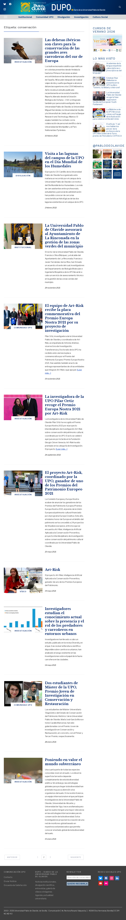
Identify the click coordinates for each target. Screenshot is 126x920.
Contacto (8, 877)
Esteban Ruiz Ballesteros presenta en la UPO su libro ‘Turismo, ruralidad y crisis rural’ (106, 83)
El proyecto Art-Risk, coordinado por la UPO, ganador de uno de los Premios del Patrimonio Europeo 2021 (64, 483)
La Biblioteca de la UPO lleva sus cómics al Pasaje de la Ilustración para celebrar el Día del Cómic (107, 114)
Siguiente (76, 857)
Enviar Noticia (10, 881)
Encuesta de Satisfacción (15, 885)
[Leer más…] (61, 449)
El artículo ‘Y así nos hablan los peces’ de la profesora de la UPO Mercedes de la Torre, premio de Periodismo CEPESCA (107, 130)
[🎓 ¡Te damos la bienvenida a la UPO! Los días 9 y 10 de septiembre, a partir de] (97, 164)
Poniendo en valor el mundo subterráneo (63, 762)
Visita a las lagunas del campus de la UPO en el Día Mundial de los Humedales (64, 160)
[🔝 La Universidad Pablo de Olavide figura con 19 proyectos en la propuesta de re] (97, 174)
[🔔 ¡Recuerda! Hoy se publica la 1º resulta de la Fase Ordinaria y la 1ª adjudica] (117, 164)
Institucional (25, 17)
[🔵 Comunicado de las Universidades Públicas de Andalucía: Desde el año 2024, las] (117, 174)
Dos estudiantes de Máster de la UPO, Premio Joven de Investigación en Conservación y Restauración (61, 693)
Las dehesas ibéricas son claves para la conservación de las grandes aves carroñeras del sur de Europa (64, 50)
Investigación (81, 17)
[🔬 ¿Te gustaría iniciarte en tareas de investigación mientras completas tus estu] (107, 174)
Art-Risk (52, 570)
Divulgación (63, 17)
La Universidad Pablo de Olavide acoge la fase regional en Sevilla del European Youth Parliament (107, 98)
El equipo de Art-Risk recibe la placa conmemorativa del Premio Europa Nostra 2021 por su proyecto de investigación (64, 318)
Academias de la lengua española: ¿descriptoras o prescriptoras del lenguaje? (107, 68)
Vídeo (23, 591)
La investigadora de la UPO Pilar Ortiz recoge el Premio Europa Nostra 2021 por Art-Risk (64, 405)
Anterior (12, 857)
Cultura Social (100, 17)
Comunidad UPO (44, 17)
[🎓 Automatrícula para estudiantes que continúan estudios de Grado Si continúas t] (107, 164)
